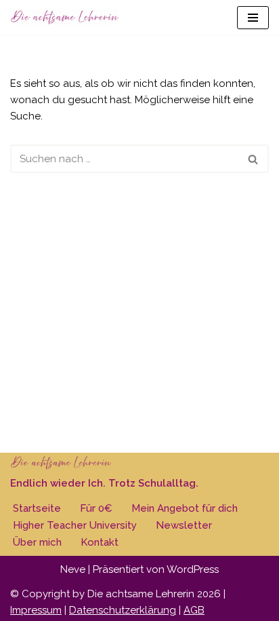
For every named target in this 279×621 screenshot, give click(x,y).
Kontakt (100, 542)
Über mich (37, 542)
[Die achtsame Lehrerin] (64, 17)
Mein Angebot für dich (184, 508)
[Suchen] (253, 159)
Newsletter (184, 525)
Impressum (36, 610)
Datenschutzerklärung (122, 610)
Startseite (37, 508)
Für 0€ (96, 508)
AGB (194, 610)
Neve (72, 569)
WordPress (193, 569)
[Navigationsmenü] (253, 17)
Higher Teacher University (75, 525)
